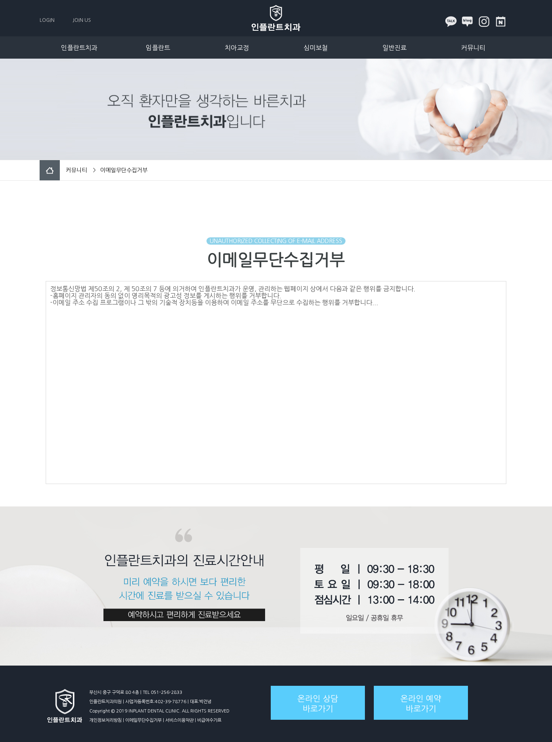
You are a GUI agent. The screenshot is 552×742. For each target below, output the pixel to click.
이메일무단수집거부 (143, 720)
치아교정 (237, 47)
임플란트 (158, 47)
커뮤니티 (473, 47)
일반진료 (394, 47)
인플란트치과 (79, 47)
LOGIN (47, 20)
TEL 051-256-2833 (162, 692)
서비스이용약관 (179, 720)
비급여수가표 (209, 720)
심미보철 (315, 47)
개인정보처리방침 (105, 720)
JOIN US (82, 20)
